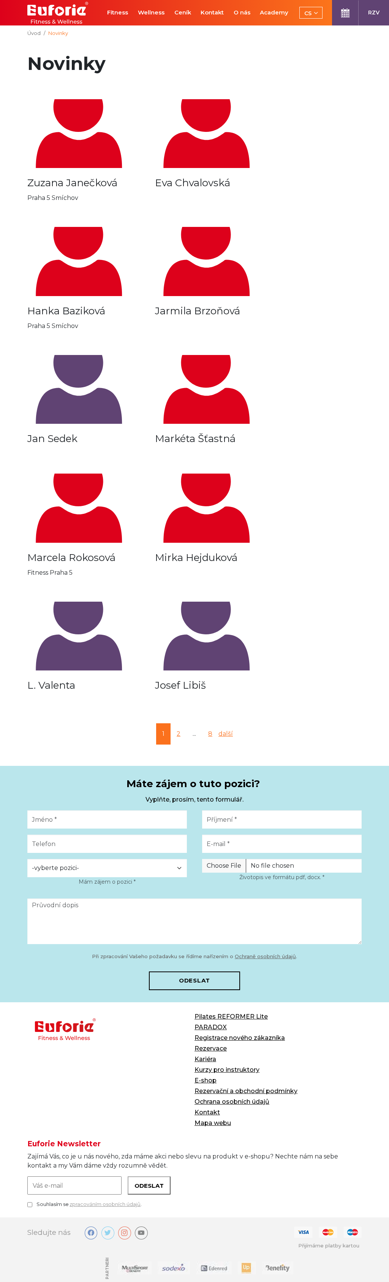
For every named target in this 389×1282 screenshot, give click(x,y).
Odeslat (194, 980)
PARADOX (210, 1027)
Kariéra (205, 1059)
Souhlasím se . (89, 1204)
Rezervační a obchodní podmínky (245, 1091)
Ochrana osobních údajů (231, 1101)
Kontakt (207, 1112)
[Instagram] (125, 1233)
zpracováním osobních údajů (105, 1204)
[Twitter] (108, 1233)
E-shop (205, 1080)
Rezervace (210, 1048)
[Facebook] (91, 1233)
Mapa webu (212, 1123)
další (225, 733)
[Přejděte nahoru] (372, 1265)
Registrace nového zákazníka (239, 1037)
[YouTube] (141, 1233)
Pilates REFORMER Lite (231, 1016)
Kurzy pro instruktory (226, 1069)
